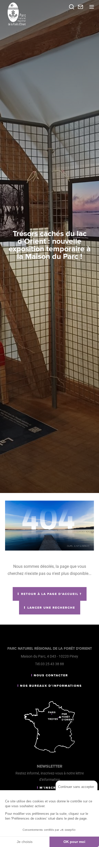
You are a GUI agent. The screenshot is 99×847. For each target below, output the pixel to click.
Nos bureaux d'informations (51, 685)
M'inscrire (51, 787)
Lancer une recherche (51, 607)
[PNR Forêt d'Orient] (30, 14)
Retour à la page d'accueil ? (51, 594)
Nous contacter (51, 675)
